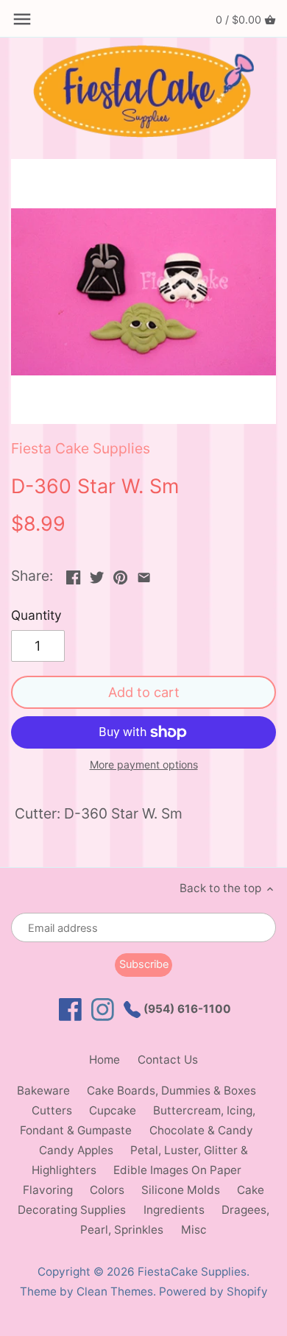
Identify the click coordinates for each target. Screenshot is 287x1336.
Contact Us (168, 1060)
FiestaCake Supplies (192, 1272)
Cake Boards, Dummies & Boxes (171, 1091)
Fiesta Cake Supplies (80, 448)
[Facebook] (70, 1009)
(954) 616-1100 (186, 1009)
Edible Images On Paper (177, 1170)
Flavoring (48, 1190)
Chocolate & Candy (201, 1130)
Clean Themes (115, 1291)
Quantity (36, 615)
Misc (194, 1230)
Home (104, 1060)
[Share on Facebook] (73, 574)
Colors (107, 1190)
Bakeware (43, 1091)
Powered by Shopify (213, 1291)
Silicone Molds (180, 1190)
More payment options (144, 764)
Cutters (52, 1110)
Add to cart (144, 692)
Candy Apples (76, 1150)
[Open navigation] (22, 19)
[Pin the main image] (120, 574)
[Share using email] (144, 574)
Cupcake (112, 1110)
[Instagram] (102, 1009)
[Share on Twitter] (97, 574)
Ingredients (174, 1210)
